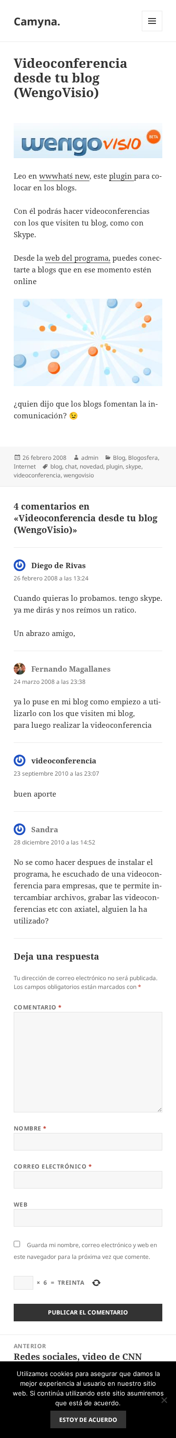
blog (56, 466)
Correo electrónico (53, 1166)
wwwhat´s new (64, 176)
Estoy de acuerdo (88, 1420)
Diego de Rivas (58, 565)
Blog (119, 457)
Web (20, 1204)
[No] (164, 1400)
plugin (121, 176)
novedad (91, 466)
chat (71, 466)
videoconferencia (37, 475)
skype (133, 466)
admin (89, 457)
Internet (25, 466)
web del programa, (77, 258)
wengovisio (79, 475)
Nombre (30, 1128)
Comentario (38, 1007)
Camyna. (37, 21)
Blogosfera (143, 457)
